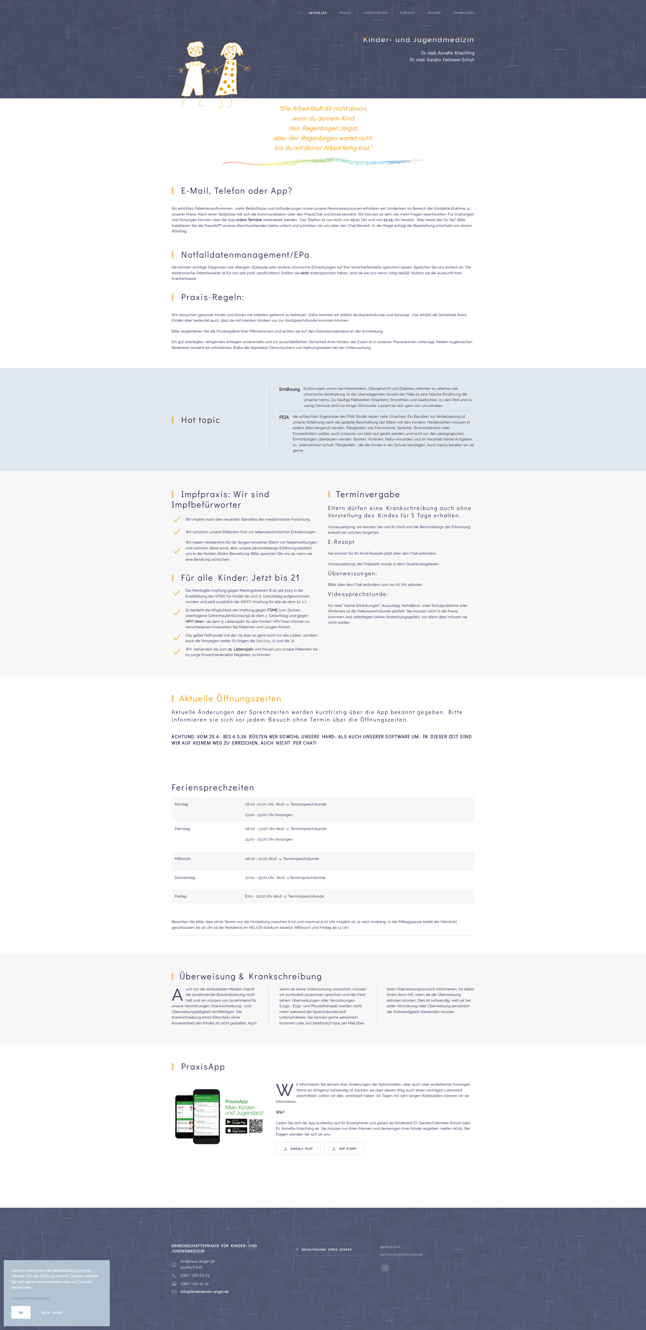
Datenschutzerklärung (401, 1254)
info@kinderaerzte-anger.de (204, 1291)
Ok (21, 1312)
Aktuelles (318, 13)
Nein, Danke (52, 1312)
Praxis (345, 13)
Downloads (464, 13)
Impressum (390, 1247)
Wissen (434, 13)
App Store (348, 1148)
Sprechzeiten (376, 13)
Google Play (302, 1148)
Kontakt (407, 13)
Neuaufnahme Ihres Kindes (327, 1249)
